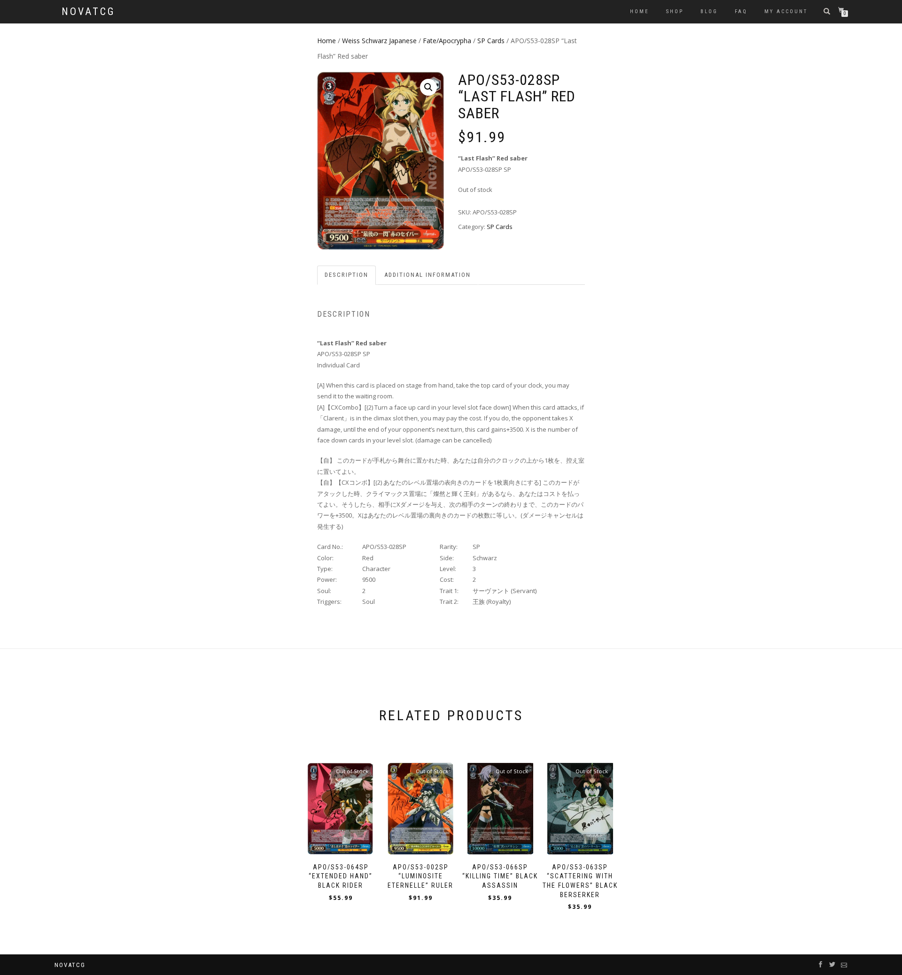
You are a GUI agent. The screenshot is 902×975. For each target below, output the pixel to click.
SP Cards (491, 40)
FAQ (741, 11)
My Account (786, 11)
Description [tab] (346, 274)
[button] (428, 87)
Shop (675, 11)
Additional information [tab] (427, 274)
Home (639, 11)
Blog (709, 11)
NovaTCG (89, 11)
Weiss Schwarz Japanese (379, 40)
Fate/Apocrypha (447, 40)
